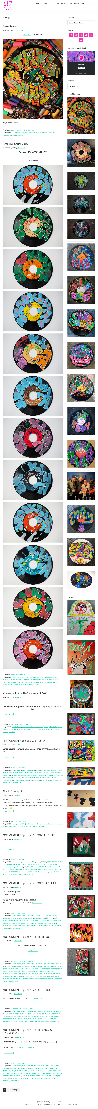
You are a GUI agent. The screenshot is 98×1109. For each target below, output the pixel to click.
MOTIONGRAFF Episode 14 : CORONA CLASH (29, 883)
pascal (40, 1019)
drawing (5, 773)
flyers (60, 727)
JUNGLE (24, 775)
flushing (26, 773)
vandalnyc (19, 135)
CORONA (55, 915)
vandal (13, 135)
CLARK (43, 915)
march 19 (31, 729)
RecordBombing (29, 130)
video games (42, 979)
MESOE (44, 920)
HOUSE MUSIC (28, 867)
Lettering (32, 132)
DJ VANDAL (53, 727)
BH (27, 1066)
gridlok (49, 1014)
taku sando (51, 132)
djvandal (54, 677)
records (44, 680)
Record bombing (41, 132)
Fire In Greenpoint (13, 791)
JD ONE (40, 1071)
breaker (40, 727)
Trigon (10, 783)
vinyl (41, 682)
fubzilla (36, 773)
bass (23, 770)
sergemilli (6, 682)
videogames (7, 981)
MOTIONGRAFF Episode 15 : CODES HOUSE (28, 835)
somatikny (14, 976)
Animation (14, 961)
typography (6, 135)
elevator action (37, 966)
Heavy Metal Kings (17, 1071)
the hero (22, 979)
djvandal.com (28, 824)
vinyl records (29, 685)
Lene (32, 969)
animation (15, 770)
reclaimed (19, 680)
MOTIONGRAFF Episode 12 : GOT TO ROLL (28, 990)
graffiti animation (55, 773)
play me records (31, 974)
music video (46, 778)
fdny (35, 824)
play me (22, 974)
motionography (36, 778)
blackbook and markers (29, 727)
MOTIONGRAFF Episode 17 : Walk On (24, 740)
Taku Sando (10, 26)
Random (19, 821)
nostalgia (54, 971)
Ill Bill (35, 1071)
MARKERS (30, 775)
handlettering (7, 680)
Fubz (31, 773)
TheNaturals (14, 682)
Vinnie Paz (13, 1081)
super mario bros (12, 979)
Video (23, 768)
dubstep (11, 773)
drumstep (22, 966)
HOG (30, 1071)
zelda (16, 981)
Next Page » (15, 1090)
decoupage (50, 770)
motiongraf (7, 778)
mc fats (18, 1016)
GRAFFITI (6, 729)
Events (21, 724)
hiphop (13, 775)
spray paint (36, 780)
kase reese (13, 729)
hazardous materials (55, 824)
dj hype (56, 1011)
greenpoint (25, 132)
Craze (10, 864)
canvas (38, 770)
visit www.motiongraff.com (25, 1047)
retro (56, 680)
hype (58, 1014)
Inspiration (14, 130)
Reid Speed (6, 976)
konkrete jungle (22, 729)
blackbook (17, 727)
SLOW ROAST (32, 872)
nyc (14, 680)
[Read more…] (8, 714)
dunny (17, 773)
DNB (10, 1014)
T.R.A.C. (48, 729)
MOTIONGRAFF (16, 768)
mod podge (38, 775)
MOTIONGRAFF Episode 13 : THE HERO (26, 937)
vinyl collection (48, 682)
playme (39, 974)
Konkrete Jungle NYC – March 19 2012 (25, 693)
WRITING (12, 732)
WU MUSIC (13, 928)
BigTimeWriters (27, 677)
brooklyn (17, 132)
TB (32, 1078)
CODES (49, 862)
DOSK (35, 1068)
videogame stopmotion (54, 979)
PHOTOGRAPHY (8, 780)
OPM (23, 1076)
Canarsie (47, 1066)
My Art (21, 130)
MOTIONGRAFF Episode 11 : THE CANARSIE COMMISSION (28, 1031)
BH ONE (31, 1066)
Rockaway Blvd (56, 1076)
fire (38, 824)
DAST (15, 1068)
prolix (5, 1021)
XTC (21, 783)
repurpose (50, 680)
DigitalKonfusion (45, 677)
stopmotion (34, 826)
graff (40, 773)
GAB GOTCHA (38, 918)
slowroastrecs (42, 872)
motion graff (46, 775)
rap (31, 780)
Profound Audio (19, 780)
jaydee (18, 775)
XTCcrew (36, 685)
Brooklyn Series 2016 (15, 144)
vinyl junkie (13, 685)
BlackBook (14, 724)
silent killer (41, 729)
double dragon (7, 966)
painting (53, 778)
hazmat (5, 826)
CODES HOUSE (57, 862)
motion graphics (56, 775)
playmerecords (47, 974)
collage (43, 770)
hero (12, 969)
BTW (33, 770)
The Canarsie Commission (42, 1078)
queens (27, 780)
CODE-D (43, 862)
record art (26, 680)
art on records (16, 677)
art (13, 132)
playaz (56, 1019)
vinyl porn (20, 685)
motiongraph (26, 778)
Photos (13, 821)
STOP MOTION (25, 826)
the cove (54, 729)
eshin (21, 773)
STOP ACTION (45, 780)
